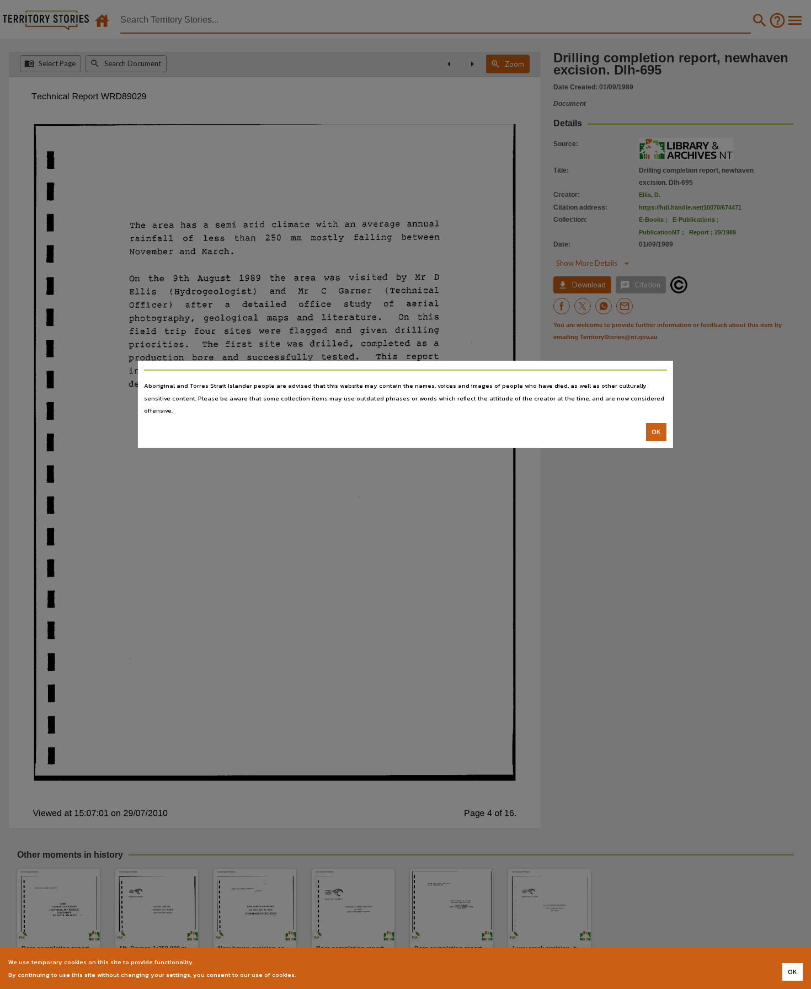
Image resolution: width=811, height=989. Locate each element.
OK (656, 432)
